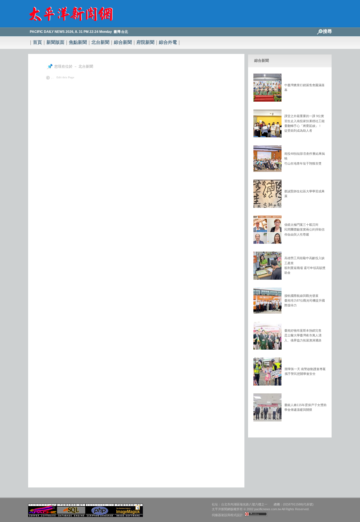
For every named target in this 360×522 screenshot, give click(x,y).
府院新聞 (145, 42)
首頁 (37, 42)
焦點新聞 (78, 42)
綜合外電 (168, 42)
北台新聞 (100, 42)
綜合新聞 (123, 42)
